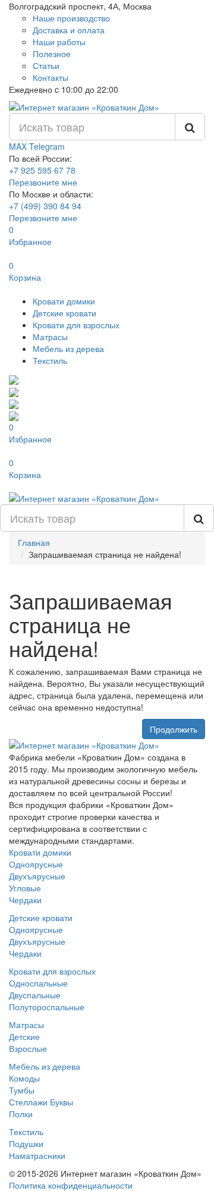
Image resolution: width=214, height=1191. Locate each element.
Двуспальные (35, 995)
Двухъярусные (37, 876)
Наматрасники (37, 1155)
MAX (19, 146)
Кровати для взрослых (76, 325)
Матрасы (50, 336)
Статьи (46, 65)
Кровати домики (64, 301)
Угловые (25, 888)
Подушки (26, 1143)
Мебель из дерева (68, 348)
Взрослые (28, 1048)
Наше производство (71, 18)
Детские (24, 1036)
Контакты (50, 77)
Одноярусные (36, 864)
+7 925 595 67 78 (42, 170)
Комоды (24, 1078)
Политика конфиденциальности (71, 1185)
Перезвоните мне (43, 182)
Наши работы (59, 42)
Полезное (52, 53)
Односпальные (38, 983)
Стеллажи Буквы (41, 1102)
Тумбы (21, 1090)
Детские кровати (64, 313)
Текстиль (50, 360)
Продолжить (173, 729)
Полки (21, 1114)
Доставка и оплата (69, 30)
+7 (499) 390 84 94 (45, 206)
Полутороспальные (46, 1007)
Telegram (47, 146)
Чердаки (25, 900)
